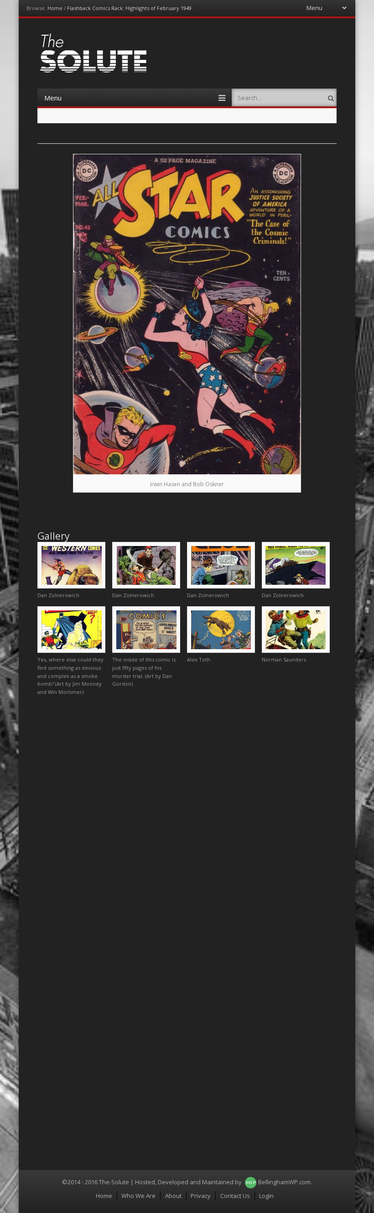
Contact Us (235, 1196)
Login (266, 1196)
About (173, 1196)
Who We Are (138, 1196)
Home (54, 8)
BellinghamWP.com (284, 1182)
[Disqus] (187, 817)
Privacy (201, 1196)
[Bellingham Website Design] (250, 1182)
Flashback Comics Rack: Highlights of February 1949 (129, 8)
